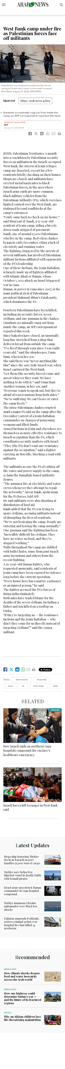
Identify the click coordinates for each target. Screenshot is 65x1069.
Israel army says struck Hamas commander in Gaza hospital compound (22, 891)
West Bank (38, 686)
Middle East (10, 969)
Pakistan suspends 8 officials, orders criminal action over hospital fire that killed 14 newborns (21, 923)
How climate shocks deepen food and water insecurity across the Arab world (22, 976)
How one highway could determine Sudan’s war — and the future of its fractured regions (22, 998)
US (23, 686)
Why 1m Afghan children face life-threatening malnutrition (22, 1018)
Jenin (55, 686)
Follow (46, 669)
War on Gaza (22, 680)
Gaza (10, 686)
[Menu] (4, 5)
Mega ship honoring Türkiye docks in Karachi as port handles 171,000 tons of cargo (22, 860)
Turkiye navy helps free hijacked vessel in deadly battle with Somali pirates (22, 875)
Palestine (41, 680)
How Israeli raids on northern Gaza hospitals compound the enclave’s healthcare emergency (27, 750)
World (7, 1012)
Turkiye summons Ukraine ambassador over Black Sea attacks (20, 906)
